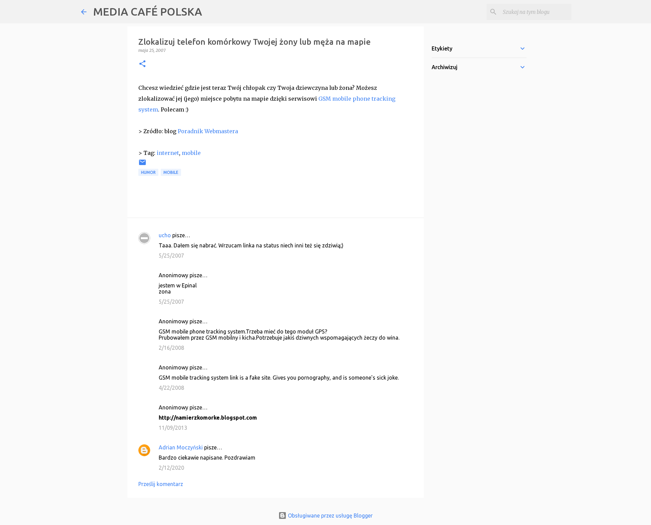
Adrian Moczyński (181, 447)
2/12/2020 (171, 468)
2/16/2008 (171, 348)
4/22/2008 (171, 388)
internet (168, 152)
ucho (165, 235)
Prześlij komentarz (160, 484)
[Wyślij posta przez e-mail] (142, 165)
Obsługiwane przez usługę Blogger (330, 515)
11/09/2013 (173, 428)
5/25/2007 (171, 256)
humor (148, 172)
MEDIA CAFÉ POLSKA (147, 11)
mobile (191, 152)
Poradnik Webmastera (208, 131)
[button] (142, 64)
